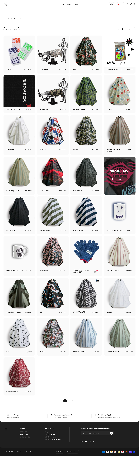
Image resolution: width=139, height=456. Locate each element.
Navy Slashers (78, 230)
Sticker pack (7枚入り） (115, 70)
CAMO (75, 149)
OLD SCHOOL (44, 191)
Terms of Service (50, 434)
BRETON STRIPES (79, 352)
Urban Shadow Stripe (13, 312)
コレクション (11, 18)
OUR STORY (24, 434)
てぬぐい (9, 70)
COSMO (109, 109)
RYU (74, 70)
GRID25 (109, 312)
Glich (41, 312)
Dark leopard (77, 191)
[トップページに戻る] (4, 18)
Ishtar (8, 352)
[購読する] (111, 433)
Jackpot (42, 352)
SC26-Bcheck (44, 70)
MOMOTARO (44, 270)
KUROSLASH (10, 230)
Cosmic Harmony (12, 392)
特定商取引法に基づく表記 (53, 439)
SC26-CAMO (44, 109)
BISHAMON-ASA (79, 109)
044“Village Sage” (13, 191)
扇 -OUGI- (43, 149)
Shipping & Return (50, 437)
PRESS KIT (23, 432)
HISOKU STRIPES (113, 352)
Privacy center (49, 432)
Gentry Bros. (10, 149)
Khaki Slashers (45, 230)
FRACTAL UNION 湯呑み (115, 230)
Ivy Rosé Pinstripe (113, 270)
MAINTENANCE (25, 437)
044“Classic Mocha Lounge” (113, 150)
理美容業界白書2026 (13, 109)
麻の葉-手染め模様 (79, 312)
